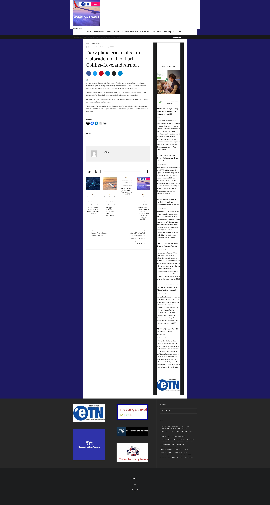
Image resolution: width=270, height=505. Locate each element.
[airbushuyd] (93, 183)
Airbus (163, 428)
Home (90, 37)
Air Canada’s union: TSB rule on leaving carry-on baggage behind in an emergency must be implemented (137, 237)
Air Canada (172, 428)
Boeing (175, 434)
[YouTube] (188, 37)
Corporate (117, 37)
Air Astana (176, 426)
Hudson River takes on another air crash (99, 233)
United (175, 457)
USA (182, 457)
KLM (175, 447)
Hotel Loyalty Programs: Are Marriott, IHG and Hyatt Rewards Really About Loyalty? (168, 202)
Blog (169, 434)
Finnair (191, 439)
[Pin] (101, 73)
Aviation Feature (100, 47)
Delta (175, 436)
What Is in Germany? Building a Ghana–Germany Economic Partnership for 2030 (168, 111)
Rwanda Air (165, 455)
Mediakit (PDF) (168, 32)
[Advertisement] (158, 14)
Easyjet (182, 436)
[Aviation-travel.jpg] (143, 183)
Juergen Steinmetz (93, 197)
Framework (165, 441)
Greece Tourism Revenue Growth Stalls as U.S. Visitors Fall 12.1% (167, 158)
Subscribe (157, 32)
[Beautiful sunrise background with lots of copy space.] (110, 183)
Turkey (163, 457)
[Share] (88, 73)
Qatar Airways (181, 452)
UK (170, 457)
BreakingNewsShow (130, 32)
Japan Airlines (166, 447)
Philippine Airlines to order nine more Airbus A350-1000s (109, 211)
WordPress (190, 457)
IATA (174, 444)
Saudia (179, 455)
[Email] (114, 73)
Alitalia (188, 431)
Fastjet (183, 439)
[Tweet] (95, 73)
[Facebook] (183, 37)
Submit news (145, 32)
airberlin (187, 426)
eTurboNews (98, 32)
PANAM (186, 449)
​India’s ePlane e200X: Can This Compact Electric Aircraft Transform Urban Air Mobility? (143, 213)
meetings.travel (112, 32)
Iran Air (181, 444)
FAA (176, 439)
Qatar (171, 452)
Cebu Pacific (165, 436)
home (89, 32)
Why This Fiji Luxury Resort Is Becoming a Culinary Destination (167, 331)
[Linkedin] (190, 37)
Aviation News (127, 182)
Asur (162, 434)
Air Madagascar (167, 431)
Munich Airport (167, 449)
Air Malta (179, 431)
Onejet (178, 449)
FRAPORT (175, 441)
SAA (173, 455)
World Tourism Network (102, 37)
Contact (180, 32)
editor (91, 47)
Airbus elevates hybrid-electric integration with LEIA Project (93, 210)
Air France (183, 428)
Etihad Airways (167, 439)
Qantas (164, 452)
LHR (180, 447)
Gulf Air (190, 441)
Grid (183, 441)
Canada (183, 434)
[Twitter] (185, 37)
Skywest (187, 455)
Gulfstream (165, 444)
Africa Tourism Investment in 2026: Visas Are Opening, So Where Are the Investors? (167, 287)
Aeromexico (165, 426)
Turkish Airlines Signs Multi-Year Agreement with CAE (126, 191)
